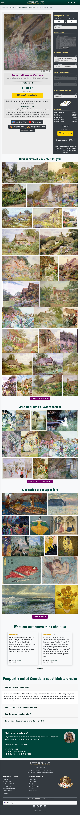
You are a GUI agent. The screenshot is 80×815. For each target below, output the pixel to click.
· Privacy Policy (7, 786)
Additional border (58, 25)
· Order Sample (33, 791)
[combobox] (65, 27)
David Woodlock (32, 7)
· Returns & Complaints (9, 791)
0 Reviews (31, 130)
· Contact (5, 779)
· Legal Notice (7, 781)
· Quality (31, 784)
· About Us (6, 793)
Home (3, 7)
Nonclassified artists (20, 7)
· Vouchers (31, 788)
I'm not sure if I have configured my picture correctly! (24, 721)
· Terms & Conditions (8, 784)
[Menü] (2, 3)
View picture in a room (37, 127)
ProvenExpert (18, 660)
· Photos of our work (34, 786)
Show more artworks (40, 617)
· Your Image (32, 779)
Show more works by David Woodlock (40, 481)
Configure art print (28, 95)
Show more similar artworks (40, 398)
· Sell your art (32, 781)
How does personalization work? (17, 687)
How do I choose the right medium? (18, 714)
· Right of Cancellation (9, 788)
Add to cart (66, 133)
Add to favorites (36, 122)
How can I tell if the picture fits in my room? (21, 707)
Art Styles (9, 7)
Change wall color (18, 127)
